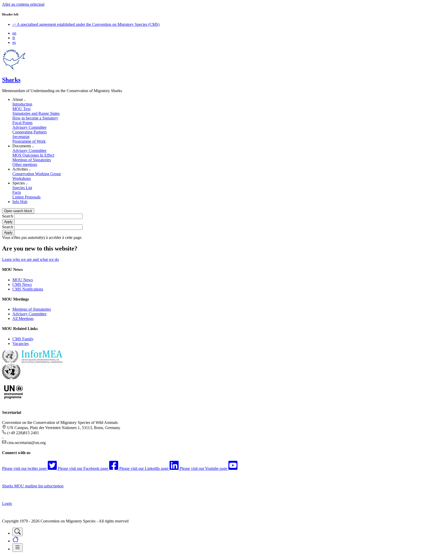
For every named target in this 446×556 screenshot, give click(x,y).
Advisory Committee (29, 127)
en (14, 33)
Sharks (11, 79)
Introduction (22, 104)
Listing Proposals (26, 197)
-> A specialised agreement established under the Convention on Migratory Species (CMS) (86, 24)
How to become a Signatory (35, 118)
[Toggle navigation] (17, 532)
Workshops (21, 178)
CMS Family (23, 339)
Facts (16, 192)
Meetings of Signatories (31, 160)
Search (7, 216)
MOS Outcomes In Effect (33, 155)
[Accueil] (14, 69)
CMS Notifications (27, 289)
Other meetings (24, 164)
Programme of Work (29, 141)
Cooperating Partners (29, 132)
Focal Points (22, 122)
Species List (22, 188)
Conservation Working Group (36, 174)
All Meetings (23, 318)
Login (7, 503)
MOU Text (21, 109)
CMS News (22, 284)
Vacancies (20, 343)
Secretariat (20, 136)
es (14, 42)
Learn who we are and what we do (30, 259)
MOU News (22, 280)
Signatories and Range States (36, 113)
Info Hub (19, 201)
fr (13, 38)
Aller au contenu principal (23, 4)
